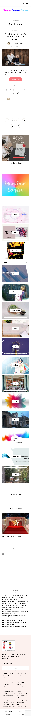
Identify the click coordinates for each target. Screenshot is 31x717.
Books (5, 262)
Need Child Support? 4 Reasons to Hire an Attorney (15, 36)
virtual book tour (20, 702)
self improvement (15, 700)
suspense (6, 702)
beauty (12, 673)
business (24, 673)
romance (6, 697)
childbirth (23, 675)
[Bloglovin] (13, 126)
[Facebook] (6, 89)
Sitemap (8, 714)
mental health (12, 689)
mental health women (9, 691)
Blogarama (5, 658)
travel (12, 702)
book (18, 673)
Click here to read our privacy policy (14, 622)
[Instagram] (18, 120)
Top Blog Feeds (7, 663)
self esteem (20, 697)
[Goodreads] (18, 126)
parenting (6, 693)
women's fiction (22, 706)
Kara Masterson (18, 43)
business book (7, 675)
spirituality (24, 700)
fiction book (6, 684)
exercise (6, 682)
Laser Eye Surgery (15, 686)
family (12, 682)
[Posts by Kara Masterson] (9, 43)
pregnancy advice (23, 693)
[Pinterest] (13, 89)
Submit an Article (9, 712)
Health (13, 684)
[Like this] (17, 94)
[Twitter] (10, 89)
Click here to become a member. (12, 620)
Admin (5, 711)
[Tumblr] (17, 89)
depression (19, 678)
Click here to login (8, 624)
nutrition (19, 691)
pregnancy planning (8, 695)
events (24, 680)
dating (12, 678)
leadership (24, 686)
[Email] (20, 89)
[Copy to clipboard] (13, 93)
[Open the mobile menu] (27, 3)
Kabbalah (6, 686)
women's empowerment (10, 706)
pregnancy (13, 693)
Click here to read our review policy (14, 626)
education (6, 680)
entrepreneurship (15, 680)
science (12, 697)
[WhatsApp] (24, 89)
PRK (17, 695)
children (6, 678)
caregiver (15, 675)
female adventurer (20, 682)
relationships (24, 695)
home (19, 684)
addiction (6, 673)
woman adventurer (16, 704)
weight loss (6, 704)
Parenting (15, 30)
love (5, 689)
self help (6, 700)
